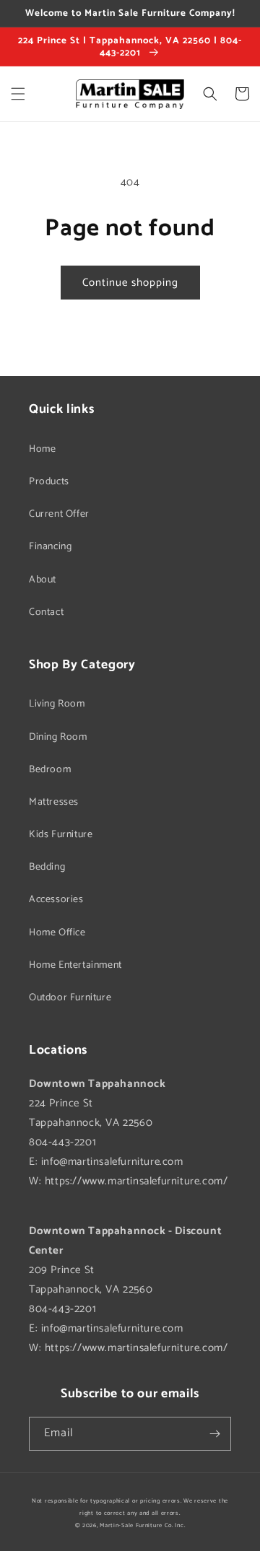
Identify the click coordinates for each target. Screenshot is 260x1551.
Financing (50, 546)
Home (42, 449)
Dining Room (58, 737)
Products (49, 481)
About (42, 580)
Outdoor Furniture (70, 997)
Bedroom (50, 769)
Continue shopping (130, 283)
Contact (46, 612)
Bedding (47, 867)
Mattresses (54, 802)
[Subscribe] (214, 1434)
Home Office (57, 933)
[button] (18, 94)
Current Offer (59, 514)
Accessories (56, 899)
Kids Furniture (60, 834)
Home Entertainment (75, 965)
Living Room (57, 704)
